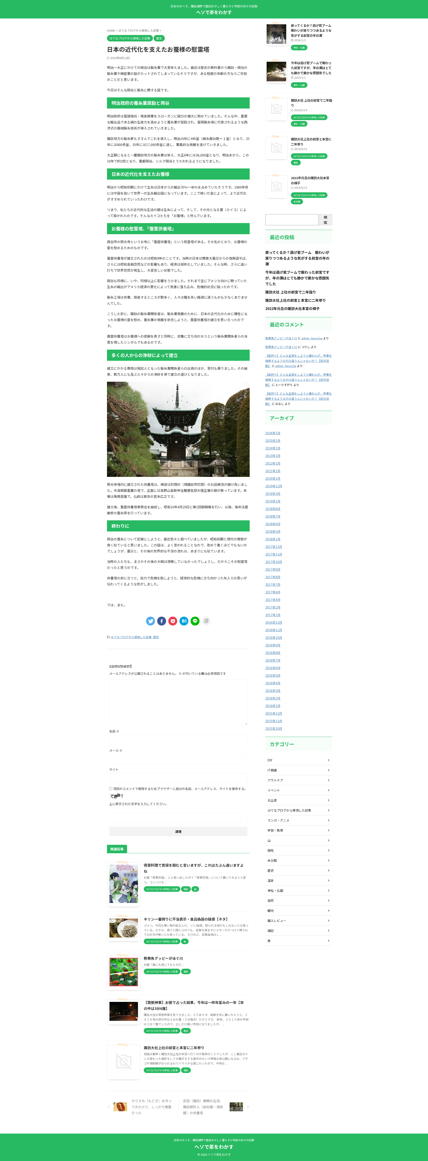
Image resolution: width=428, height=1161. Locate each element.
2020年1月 (272, 478)
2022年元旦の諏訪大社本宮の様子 (292, 308)
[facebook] (161, 621)
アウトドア (275, 780)
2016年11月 (273, 630)
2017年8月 (272, 577)
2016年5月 (272, 675)
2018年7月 (272, 516)
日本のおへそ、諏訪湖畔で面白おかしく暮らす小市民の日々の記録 (214, 1140)
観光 (271, 910)
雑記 (271, 930)
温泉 (271, 880)
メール (115, 750)
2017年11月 (273, 554)
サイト (114, 769)
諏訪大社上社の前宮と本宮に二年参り (174, 1047)
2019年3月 (272, 493)
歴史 (156, 637)
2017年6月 (272, 592)
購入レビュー (277, 920)
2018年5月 (272, 531)
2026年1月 (272, 433)
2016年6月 (272, 668)
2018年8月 (272, 509)
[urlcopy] (206, 621)
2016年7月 (272, 660)
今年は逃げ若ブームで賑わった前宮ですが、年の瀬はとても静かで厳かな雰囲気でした (311, 67)
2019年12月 (273, 486)
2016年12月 (273, 622)
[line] (195, 621)
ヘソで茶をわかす (214, 12)
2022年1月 (272, 463)
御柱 (271, 850)
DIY (270, 760)
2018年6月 (272, 524)
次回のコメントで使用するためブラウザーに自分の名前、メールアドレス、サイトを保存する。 (180, 788)
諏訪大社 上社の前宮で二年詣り (290, 292)
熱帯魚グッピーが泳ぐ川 (163, 958)
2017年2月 (272, 607)
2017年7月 (272, 584)
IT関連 (272, 770)
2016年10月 (273, 637)
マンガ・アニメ (278, 820)
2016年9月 (272, 645)
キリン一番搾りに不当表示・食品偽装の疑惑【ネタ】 (186, 919)
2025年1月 (272, 440)
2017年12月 (273, 546)
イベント (274, 790)
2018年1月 (272, 539)
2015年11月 (273, 721)
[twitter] (150, 621)
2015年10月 (273, 728)
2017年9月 (272, 569)
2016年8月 (272, 652)
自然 (271, 900)
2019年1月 (272, 501)
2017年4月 (272, 599)
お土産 (272, 800)
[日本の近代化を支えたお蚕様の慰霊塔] (183, 621)
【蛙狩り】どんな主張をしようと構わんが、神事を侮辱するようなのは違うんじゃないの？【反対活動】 (298, 360)
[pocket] (172, 621)
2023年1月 (272, 455)
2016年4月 (272, 683)
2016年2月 (272, 698)
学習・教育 (275, 830)
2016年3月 (272, 690)
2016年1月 (272, 706)
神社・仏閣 (275, 890)
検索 (325, 219)
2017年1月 (272, 615)
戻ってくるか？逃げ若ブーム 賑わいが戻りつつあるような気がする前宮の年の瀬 (312, 30)
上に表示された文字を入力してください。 (139, 804)
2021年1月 (272, 471)
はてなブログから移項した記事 (131, 637)
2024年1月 (272, 448)
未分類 (272, 860)
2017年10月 (273, 562)
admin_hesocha (311, 338)
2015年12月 (273, 713)
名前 (114, 731)
